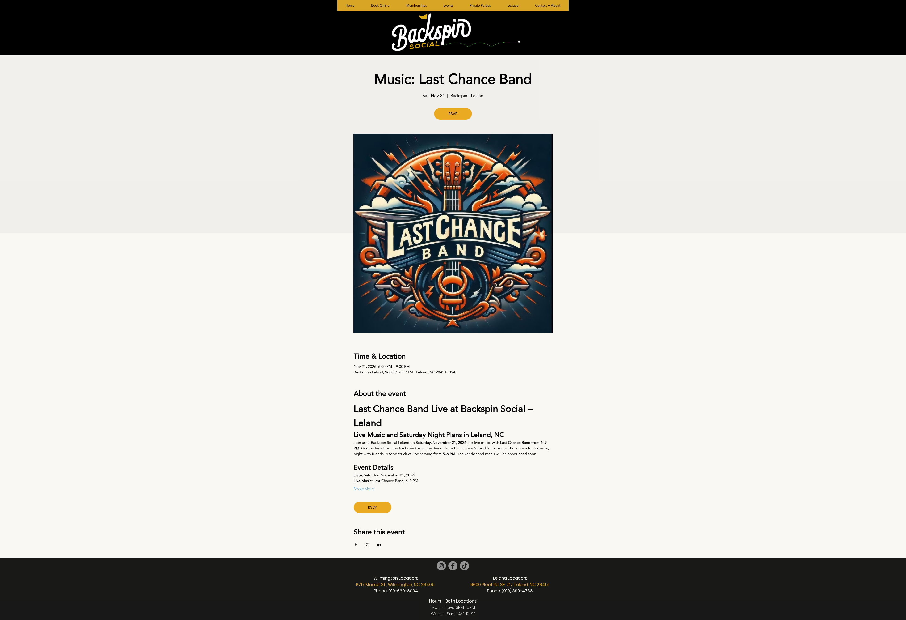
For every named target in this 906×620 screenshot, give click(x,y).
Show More (364, 489)
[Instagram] (441, 565)
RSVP (453, 113)
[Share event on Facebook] (356, 544)
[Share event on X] (367, 544)
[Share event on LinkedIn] (379, 544)
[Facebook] (452, 565)
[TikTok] (464, 565)
